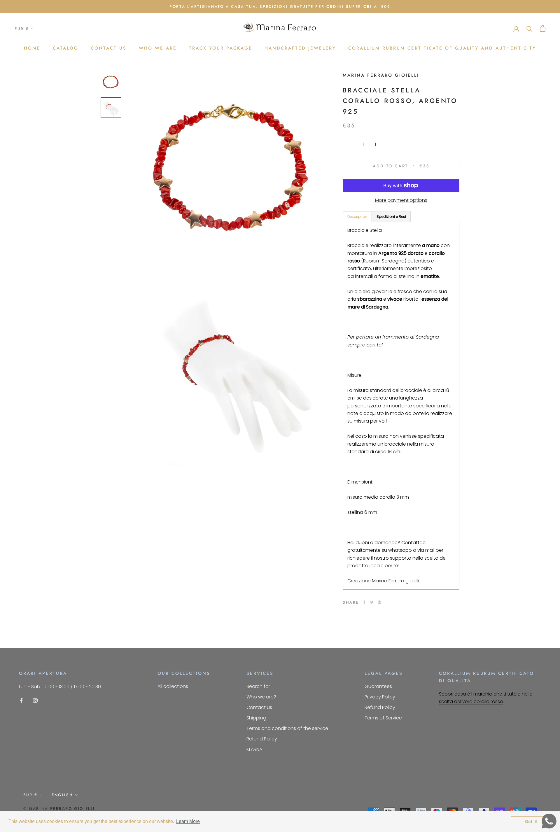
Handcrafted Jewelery (300, 48)
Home (32, 48)
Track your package (220, 48)
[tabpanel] (401, 405)
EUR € (22, 28)
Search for (258, 686)
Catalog (65, 48)
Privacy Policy (380, 696)
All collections (173, 686)
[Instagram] (35, 700)
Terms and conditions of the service (287, 728)
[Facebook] (364, 602)
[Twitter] (372, 602)
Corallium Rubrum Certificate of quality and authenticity (442, 48)
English (62, 795)
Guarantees (378, 686)
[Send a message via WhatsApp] (549, 821)
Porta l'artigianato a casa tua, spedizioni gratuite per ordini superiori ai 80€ (279, 6)
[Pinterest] (379, 602)
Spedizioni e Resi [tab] (391, 216)
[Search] (529, 28)
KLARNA (254, 749)
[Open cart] (542, 28)
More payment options (401, 200)
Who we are (158, 48)
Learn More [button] (188, 821)
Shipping (256, 717)
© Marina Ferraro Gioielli (59, 808)
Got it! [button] (531, 821)
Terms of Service (383, 717)
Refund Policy (261, 738)
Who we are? (261, 696)
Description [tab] (357, 216)
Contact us (109, 48)
